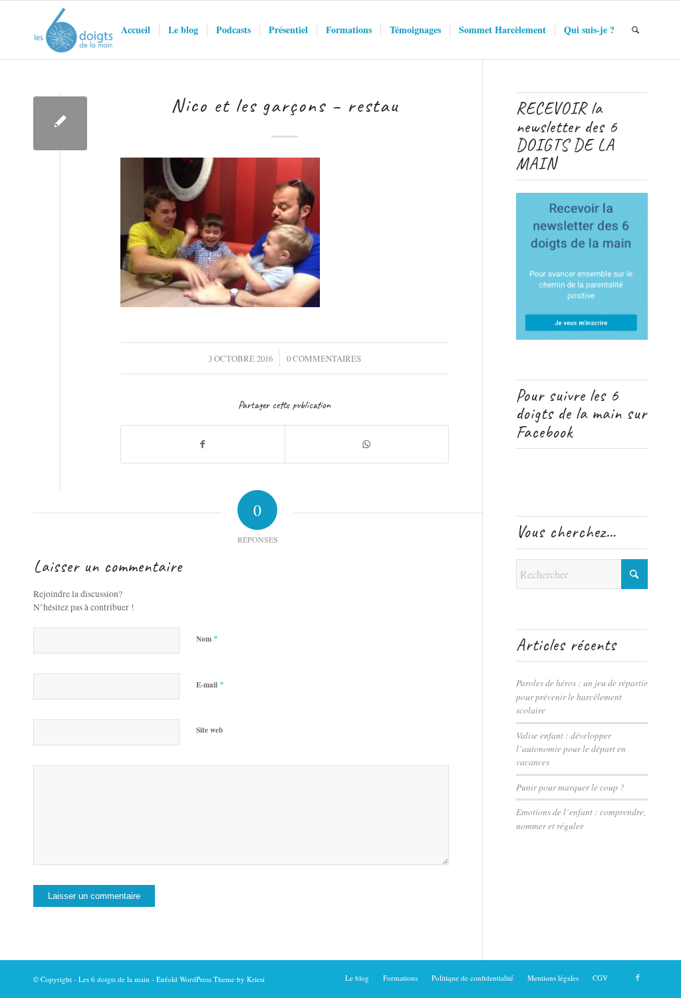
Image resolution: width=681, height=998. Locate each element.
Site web (209, 730)
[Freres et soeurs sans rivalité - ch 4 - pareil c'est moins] (60, 123)
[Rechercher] (635, 30)
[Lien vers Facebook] (638, 977)
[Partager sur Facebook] (203, 444)
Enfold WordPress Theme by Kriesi (210, 979)
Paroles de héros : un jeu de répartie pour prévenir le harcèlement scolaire (582, 696)
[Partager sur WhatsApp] (366, 444)
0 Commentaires (324, 358)
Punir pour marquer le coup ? (570, 787)
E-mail (210, 684)
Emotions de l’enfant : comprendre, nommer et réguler (581, 818)
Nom (207, 638)
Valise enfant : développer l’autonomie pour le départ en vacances (571, 749)
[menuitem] (135, 30)
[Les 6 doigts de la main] (73, 30)
